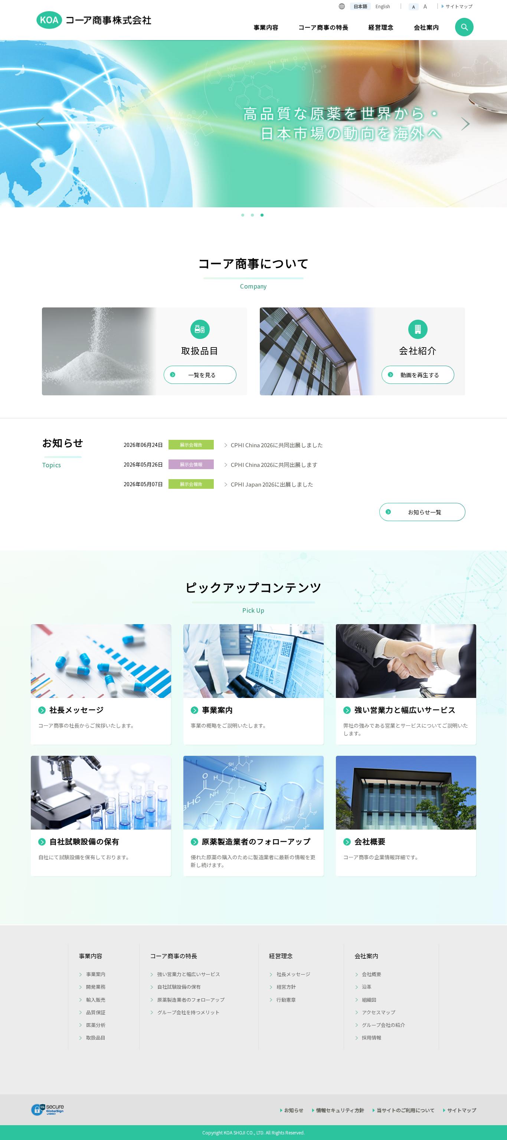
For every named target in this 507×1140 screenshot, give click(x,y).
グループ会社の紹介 (383, 1024)
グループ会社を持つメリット (188, 1012)
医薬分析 (95, 1024)
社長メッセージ (293, 974)
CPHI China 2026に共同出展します (274, 464)
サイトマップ (459, 6)
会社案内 (366, 955)
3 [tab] (262, 215)
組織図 (369, 999)
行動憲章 (286, 999)
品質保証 (95, 1012)
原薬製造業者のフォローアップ (191, 999)
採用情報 (371, 1037)
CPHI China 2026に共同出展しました (277, 445)
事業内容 (90, 955)
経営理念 (281, 955)
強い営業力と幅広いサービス (188, 974)
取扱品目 (95, 1037)
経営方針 (286, 986)
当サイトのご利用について (406, 1110)
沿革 (367, 986)
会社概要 (371, 974)
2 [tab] (253, 215)
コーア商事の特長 (173, 955)
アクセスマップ (378, 1012)
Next (466, 124)
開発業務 (95, 986)
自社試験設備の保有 (179, 986)
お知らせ (294, 1110)
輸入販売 (95, 999)
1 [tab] (243, 215)
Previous (41, 124)
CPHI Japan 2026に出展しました (272, 484)
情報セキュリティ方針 (340, 1110)
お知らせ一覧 (424, 512)
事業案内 (95, 974)
